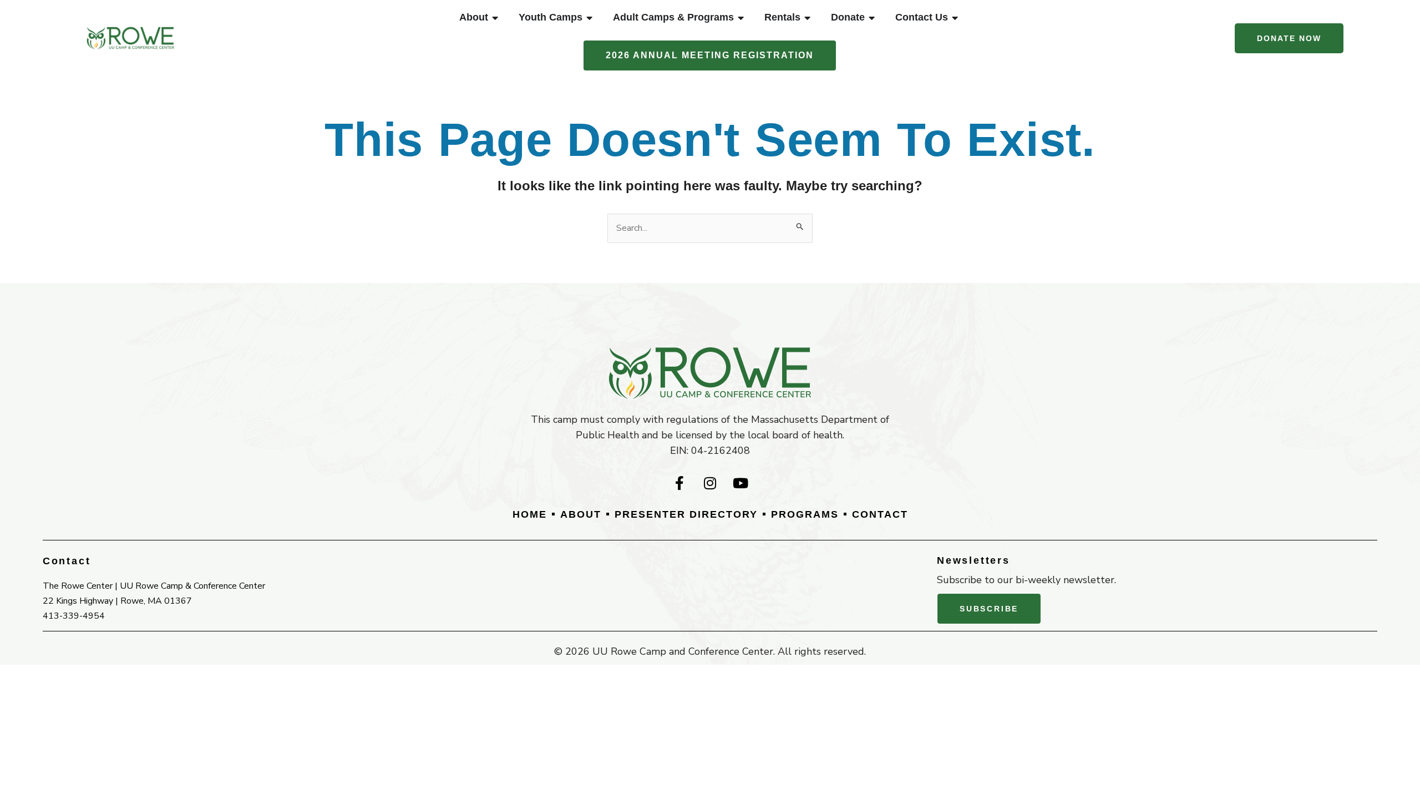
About (580, 514)
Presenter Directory (686, 514)
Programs (805, 514)
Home (530, 514)
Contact (880, 514)
